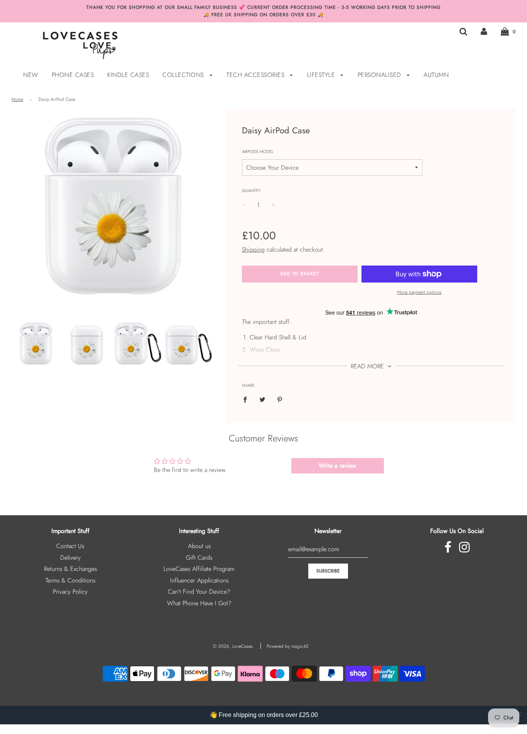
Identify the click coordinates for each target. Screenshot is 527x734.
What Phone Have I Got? (199, 603)
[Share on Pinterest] (279, 399)
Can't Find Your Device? (199, 591)
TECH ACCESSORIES (256, 74)
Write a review (337, 465)
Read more (368, 366)
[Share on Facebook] (247, 399)
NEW (30, 74)
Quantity (251, 190)
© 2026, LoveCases (233, 646)
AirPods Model (258, 151)
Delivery (70, 557)
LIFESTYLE (322, 74)
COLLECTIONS (184, 74)
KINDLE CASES (128, 74)
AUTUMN (436, 74)
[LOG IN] (484, 31)
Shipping (253, 249)
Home (17, 99)
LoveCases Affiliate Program (199, 568)
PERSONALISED (381, 74)
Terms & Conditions (70, 580)
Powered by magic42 (288, 646)
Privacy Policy (70, 591)
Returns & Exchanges (70, 568)
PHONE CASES (73, 74)
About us (199, 546)
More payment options (419, 292)
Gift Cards (199, 557)
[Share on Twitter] (262, 399)
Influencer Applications (199, 580)
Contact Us (70, 546)
